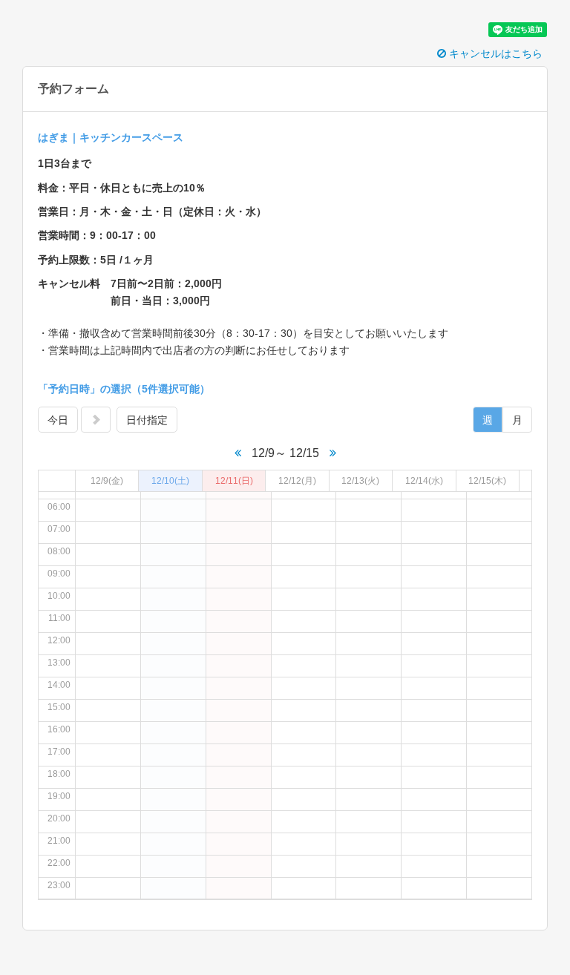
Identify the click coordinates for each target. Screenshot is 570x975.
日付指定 (147, 420)
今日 (58, 420)
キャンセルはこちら (494, 53)
